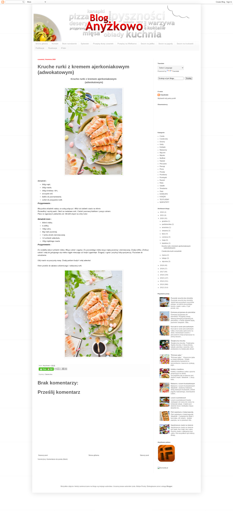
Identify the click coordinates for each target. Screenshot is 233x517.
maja (164, 240)
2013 (162, 284)
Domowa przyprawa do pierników (183, 312)
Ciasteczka (48, 374)
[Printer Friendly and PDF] (46, 369)
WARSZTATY (164, 202)
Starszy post (144, 455)
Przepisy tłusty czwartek (103, 44)
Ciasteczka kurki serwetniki (171, 251)
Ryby (161, 183)
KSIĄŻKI (163, 197)
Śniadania (163, 188)
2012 (162, 287)
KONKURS (164, 194)
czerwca (165, 237)
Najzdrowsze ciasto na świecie (182, 425)
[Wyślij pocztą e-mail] (55, 368)
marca (164, 255)
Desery (162, 142)
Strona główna (41, 44)
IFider (63, 48)
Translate (175, 71)
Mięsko (162, 155)
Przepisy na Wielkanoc (127, 44)
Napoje (162, 161)
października (167, 224)
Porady (162, 172)
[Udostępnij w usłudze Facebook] (63, 368)
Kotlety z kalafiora (177, 369)
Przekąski (163, 177)
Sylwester (85, 44)
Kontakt (55, 44)
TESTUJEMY (164, 199)
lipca (164, 234)
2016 (162, 275)
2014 (162, 281)
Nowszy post (43, 455)
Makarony (163, 150)
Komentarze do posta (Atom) (57, 459)
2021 (162, 215)
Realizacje (52, 48)
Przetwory (163, 175)
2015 (162, 278)
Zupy (161, 191)
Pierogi (162, 166)
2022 (162, 212)
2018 (162, 269)
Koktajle (163, 147)
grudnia (165, 221)
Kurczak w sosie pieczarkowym (182, 327)
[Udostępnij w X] (60, 368)
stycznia (165, 261)
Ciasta (162, 136)
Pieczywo (163, 164)
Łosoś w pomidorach (178, 398)
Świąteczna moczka (178, 341)
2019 (162, 265)
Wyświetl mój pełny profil (167, 98)
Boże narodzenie (69, 44)
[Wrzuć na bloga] (58, 368)
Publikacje (40, 48)
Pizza (162, 169)
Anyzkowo (46, 365)
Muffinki (162, 158)
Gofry (162, 144)
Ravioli (162, 180)
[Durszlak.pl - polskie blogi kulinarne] (163, 468)
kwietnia (165, 243)
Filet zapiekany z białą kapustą (182, 412)
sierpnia (165, 231)
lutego (164, 258)
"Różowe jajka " (176, 355)
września (165, 227)
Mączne (162, 153)
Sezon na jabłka (147, 44)
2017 (162, 272)
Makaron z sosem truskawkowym (183, 384)
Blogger (169, 486)
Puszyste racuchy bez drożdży (182, 298)
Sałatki (162, 186)
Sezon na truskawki (185, 44)
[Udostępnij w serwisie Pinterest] (66, 368)
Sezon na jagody (165, 44)
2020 (162, 218)
